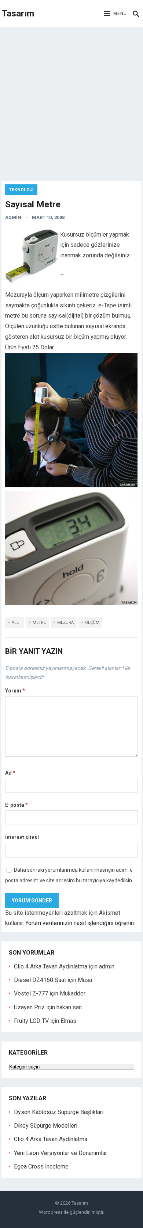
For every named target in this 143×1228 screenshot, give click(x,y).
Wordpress (51, 1212)
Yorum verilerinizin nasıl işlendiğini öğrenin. (80, 923)
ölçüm (92, 622)
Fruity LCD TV (31, 1020)
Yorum (15, 691)
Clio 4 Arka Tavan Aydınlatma (50, 966)
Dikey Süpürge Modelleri (45, 1125)
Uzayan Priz (29, 1007)
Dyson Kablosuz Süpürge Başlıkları (58, 1112)
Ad (10, 773)
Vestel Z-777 (31, 993)
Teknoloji (21, 189)
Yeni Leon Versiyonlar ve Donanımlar (60, 1153)
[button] (115, 14)
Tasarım (17, 13)
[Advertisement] (71, 102)
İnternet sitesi (22, 837)
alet (16, 622)
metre (39, 622)
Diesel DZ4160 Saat (40, 979)
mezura (65, 622)
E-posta (16, 805)
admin (13, 217)
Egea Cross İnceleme (41, 1166)
